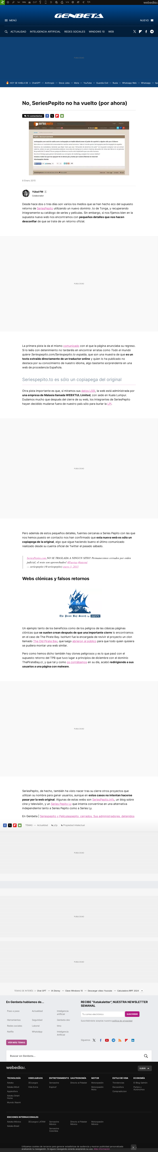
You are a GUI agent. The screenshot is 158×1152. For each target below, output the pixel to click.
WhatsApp (37, 1031)
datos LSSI (88, 390)
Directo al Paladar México (78, 1122)
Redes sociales (14, 1025)
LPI (109, 403)
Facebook (146, 31)
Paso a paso (13, 1011)
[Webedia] (15, 1067)
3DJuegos (33, 1082)
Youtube (106, 1039)
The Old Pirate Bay (45, 641)
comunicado (71, 345)
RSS (119, 1039)
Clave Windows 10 (74, 990)
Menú (13, 20)
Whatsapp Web (129, 83)
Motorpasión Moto (97, 1088)
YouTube (87, 83)
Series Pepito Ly (61, 803)
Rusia (115, 83)
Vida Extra (33, 1087)
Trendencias (118, 1082)
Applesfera (12, 1091)
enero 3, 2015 (71, 566)
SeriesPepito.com (37, 558)
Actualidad (42, 825)
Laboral (36, 1025)
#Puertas (72, 562)
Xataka (10, 1082)
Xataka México (14, 1121)
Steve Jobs (64, 83)
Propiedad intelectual (74, 825)
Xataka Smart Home (13, 1096)
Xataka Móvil (13, 1087)
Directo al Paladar (78, 1082)
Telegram (152, 31)
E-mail (62, 116)
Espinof (52, 1087)
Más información (102, 1149)
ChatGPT (36, 83)
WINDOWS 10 (97, 31)
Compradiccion (119, 1091)
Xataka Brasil (13, 1126)
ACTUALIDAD (18, 31)
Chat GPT (42, 990)
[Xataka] (2, 2)
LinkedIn (132, 1039)
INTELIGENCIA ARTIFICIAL (45, 31)
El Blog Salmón (140, 1082)
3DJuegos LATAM (36, 1121)
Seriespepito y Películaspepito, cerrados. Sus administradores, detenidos (87, 816)
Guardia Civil (102, 83)
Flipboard (140, 31)
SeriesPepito (45, 208)
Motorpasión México (97, 1122)
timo (59, 1025)
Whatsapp (146, 83)
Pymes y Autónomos (139, 1088)
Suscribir (132, 1014)
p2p (56, 825)
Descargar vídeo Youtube (100, 990)
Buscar (146, 1056)
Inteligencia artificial (63, 1012)
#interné (82, 562)
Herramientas (14, 1020)
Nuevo (144, 20)
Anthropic (49, 83)
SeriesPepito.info (103, 799)
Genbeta (79, 15)
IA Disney (56, 990)
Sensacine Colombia (54, 1129)
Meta (76, 83)
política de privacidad (122, 1020)
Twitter (135, 31)
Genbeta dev (63, 1020)
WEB (111, 31)
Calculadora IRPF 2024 (128, 990)
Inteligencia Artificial (63, 1033)
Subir (142, 1068)
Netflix (10, 1031)
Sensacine (54, 1082)
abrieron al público (84, 641)
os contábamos (77, 662)
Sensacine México (54, 1122)
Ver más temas (16, 1042)
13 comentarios (34, 116)
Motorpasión (97, 1082)
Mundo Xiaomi (14, 1102)
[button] (39, 192)
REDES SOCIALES (74, 31)
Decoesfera (118, 1087)
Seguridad (37, 1020)
